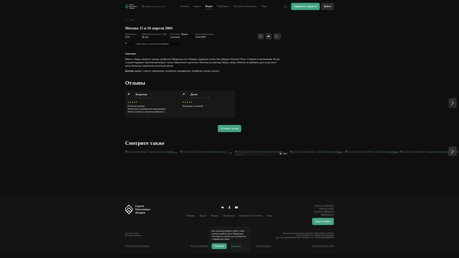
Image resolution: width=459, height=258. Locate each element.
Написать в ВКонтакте (324, 211)
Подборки (223, 6)
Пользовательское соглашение (137, 246)
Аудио (197, 6)
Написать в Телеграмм (324, 206)
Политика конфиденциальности (202, 246)
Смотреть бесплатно (245, 6)
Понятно (219, 246)
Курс (264, 6)
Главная (184, 6)
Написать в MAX (326, 209)
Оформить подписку (305, 6)
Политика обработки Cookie (323, 246)
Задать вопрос (323, 221)
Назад (131, 20)
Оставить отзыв (229, 128)
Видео (209, 6)
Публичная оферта (263, 246)
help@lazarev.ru (327, 215)
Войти (327, 6)
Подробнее (236, 246)
